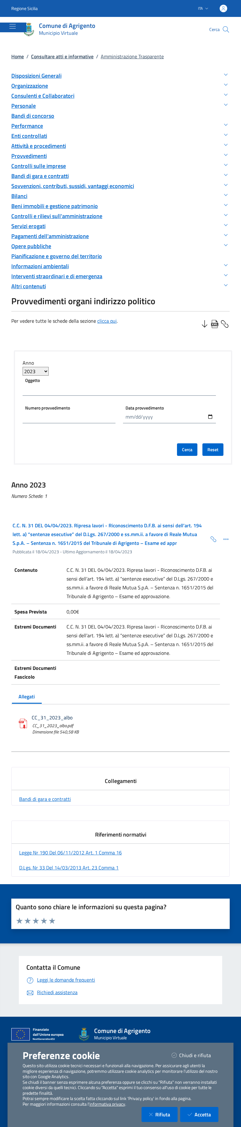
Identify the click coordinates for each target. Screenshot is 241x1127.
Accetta (206, 1114)
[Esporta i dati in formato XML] (215, 323)
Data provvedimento (145, 407)
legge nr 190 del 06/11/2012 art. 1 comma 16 (70, 852)
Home (17, 56)
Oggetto (32, 380)
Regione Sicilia (24, 8)
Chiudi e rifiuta (198, 1055)
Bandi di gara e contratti (45, 799)
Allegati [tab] (27, 696)
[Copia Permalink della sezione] (225, 323)
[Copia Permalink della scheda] (211, 538)
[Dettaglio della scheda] (223, 538)
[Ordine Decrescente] (205, 323)
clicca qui (107, 321)
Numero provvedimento (47, 407)
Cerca (187, 449)
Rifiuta (166, 1114)
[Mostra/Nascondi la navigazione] (12, 26)
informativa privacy (107, 1104)
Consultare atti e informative (62, 56)
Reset (212, 449)
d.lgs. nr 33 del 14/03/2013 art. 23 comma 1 (69, 867)
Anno (28, 363)
